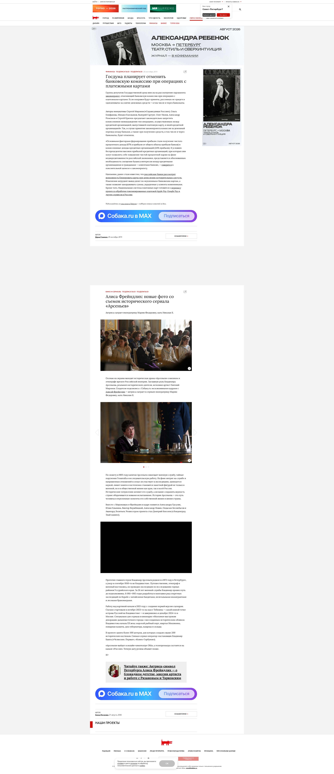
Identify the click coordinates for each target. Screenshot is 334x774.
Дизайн (96, 23)
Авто (119, 23)
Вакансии (142, 751)
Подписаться (122, 72)
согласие (133, 763)
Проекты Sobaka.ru (232, 2)
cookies (142, 765)
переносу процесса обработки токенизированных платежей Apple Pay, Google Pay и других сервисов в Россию (143, 191)
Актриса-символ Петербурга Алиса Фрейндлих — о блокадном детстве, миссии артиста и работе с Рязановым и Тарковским (152, 672)
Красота (141, 18)
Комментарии (180, 236)
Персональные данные (226, 751)
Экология (168, 18)
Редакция (106, 751)
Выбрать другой (209, 15)
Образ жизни (196, 18)
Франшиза (208, 751)
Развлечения (118, 18)
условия (120, 763)
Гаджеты (128, 23)
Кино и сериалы (113, 292)
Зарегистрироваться (107, 2)
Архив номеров (194, 751)
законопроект (113, 96)
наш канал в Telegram (129, 204)
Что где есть (154, 18)
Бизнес (164, 23)
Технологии (141, 23)
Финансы (153, 23)
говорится (167, 165)
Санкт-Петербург (215, 2)
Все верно (223, 15)
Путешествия (108, 23)
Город (106, 18)
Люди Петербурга (157, 751)
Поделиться (136, 72)
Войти (95, 2)
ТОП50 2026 (174, 23)
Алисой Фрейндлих (115, 391)
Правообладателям (176, 751)
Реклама (117, 751)
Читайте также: (136, 666)
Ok (167, 763)
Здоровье (181, 18)
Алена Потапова (101, 715)
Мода (130, 18)
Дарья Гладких (101, 237)
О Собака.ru (129, 751)
